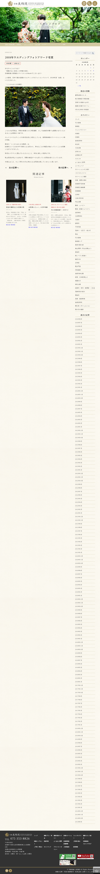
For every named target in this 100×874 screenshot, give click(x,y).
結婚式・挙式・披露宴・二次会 (85, 288)
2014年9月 (78, 822)
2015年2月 (78, 804)
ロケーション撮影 (81, 176)
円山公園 (78, 202)
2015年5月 (78, 793)
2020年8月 (78, 570)
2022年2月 (78, 509)
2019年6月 (78, 621)
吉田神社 (78, 212)
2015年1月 (78, 807)
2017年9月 (78, 696)
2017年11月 (79, 689)
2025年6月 (78, 369)
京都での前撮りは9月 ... (82, 102)
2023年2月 (78, 466)
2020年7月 (78, 574)
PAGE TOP (97, 871)
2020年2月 (78, 592)
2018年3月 (78, 674)
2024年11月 (79, 394)
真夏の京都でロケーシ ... (83, 106)
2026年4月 (78, 333)
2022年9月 (78, 484)
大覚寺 (77, 219)
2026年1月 (78, 344)
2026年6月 (78, 326)
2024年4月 (78, 416)
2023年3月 (78, 462)
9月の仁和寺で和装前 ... (82, 109)
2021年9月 (78, 524)
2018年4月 (78, 671)
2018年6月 (78, 664)
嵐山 (76, 234)
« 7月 (79, 86)
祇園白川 (78, 280)
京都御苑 (78, 191)
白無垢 (77, 133)
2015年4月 (78, 796)
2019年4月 (78, 628)
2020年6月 (78, 577)
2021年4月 (78, 541)
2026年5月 (78, 330)
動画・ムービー (80, 205)
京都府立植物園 (80, 187)
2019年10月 (79, 606)
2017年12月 (79, 685)
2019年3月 (78, 631)
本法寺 (77, 144)
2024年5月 (78, 412)
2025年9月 (78, 358)
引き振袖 (78, 122)
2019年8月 (78, 613)
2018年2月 (78, 678)
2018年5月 (78, 667)
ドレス (77, 119)
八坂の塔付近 (79, 198)
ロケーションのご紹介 (82, 169)
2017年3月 (78, 717)
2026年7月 (78, 322)
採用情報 (75, 846)
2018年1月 (78, 681)
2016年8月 (78, 743)
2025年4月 (78, 376)
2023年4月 (78, 459)
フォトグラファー (81, 130)
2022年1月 (78, 513)
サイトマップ (47, 846)
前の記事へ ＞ (65, 168)
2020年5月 (78, 581)
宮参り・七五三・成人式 (83, 230)
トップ (36, 835)
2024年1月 (78, 427)
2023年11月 (79, 434)
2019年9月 (78, 610)
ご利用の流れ (76, 841)
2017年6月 (78, 707)
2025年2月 (78, 383)
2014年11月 (79, 814)
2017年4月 (78, 714)
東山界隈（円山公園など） (83, 248)
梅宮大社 (78, 259)
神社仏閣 (78, 284)
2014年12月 (79, 811)
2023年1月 (78, 470)
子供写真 (78, 227)
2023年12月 (79, 430)
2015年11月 (79, 771)
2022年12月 (79, 473)
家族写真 (46, 841)
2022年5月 (78, 498)
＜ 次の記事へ (12, 168)
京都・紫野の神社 (81, 180)
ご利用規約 (66, 846)
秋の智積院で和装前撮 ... (83, 98)
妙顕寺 (77, 223)
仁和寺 (77, 194)
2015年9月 (78, 778)
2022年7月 (78, 491)
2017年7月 (78, 703)
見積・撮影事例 (80, 298)
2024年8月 (78, 405)
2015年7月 (78, 786)
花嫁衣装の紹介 (80, 291)
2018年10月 (79, 649)
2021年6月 (78, 534)
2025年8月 (78, 362)
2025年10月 (79, 355)
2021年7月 (78, 531)
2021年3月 (78, 545)
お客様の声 (78, 155)
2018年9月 (78, 653)
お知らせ (78, 151)
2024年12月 (79, 391)
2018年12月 (79, 642)
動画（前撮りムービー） (83, 209)
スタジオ (78, 158)
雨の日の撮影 (79, 309)
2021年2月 (78, 549)
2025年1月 (78, 387)
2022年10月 (79, 480)
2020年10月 (79, 563)
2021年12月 (79, 516)
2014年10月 (79, 818)
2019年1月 (78, 638)
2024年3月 (78, 419)
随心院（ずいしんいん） (83, 306)
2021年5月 (78, 538)
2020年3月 (78, 588)
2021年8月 (78, 527)
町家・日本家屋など (81, 277)
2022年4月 (78, 502)
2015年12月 (79, 768)
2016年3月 (78, 761)
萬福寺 (77, 295)
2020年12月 (79, 556)
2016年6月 (78, 750)
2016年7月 (78, 746)
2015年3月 (78, 800)
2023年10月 (79, 437)
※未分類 (78, 148)
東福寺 (77, 252)
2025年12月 (79, 348)
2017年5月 (78, 710)
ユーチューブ (79, 166)
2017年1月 (78, 725)
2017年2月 (78, 721)
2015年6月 (78, 789)
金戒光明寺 (78, 140)
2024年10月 (79, 398)
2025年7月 (78, 365)
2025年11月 (79, 351)
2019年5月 (78, 624)
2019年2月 (78, 635)
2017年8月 (78, 699)
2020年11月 (79, 559)
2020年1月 (78, 595)
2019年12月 (79, 599)
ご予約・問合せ (38, 846)
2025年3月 (78, 380)
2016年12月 (79, 728)
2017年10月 (79, 692)
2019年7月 (78, 617)
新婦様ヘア (78, 241)
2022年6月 (78, 495)
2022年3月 (78, 506)
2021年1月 (78, 552)
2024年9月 (78, 401)
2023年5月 (78, 455)
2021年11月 (79, 520)
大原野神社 (78, 216)
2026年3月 (78, 337)
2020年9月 (78, 567)
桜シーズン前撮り (81, 255)
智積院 (77, 126)
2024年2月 (78, 423)
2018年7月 (78, 660)
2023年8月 (78, 445)
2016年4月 (78, 757)
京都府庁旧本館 (80, 184)
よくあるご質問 (80, 162)
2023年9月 (78, 441)
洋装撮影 (78, 270)
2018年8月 (78, 656)
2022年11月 (79, 477)
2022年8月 (78, 488)
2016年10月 (79, 735)
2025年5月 (78, 373)
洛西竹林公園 (79, 273)
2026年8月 (78, 319)
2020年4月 (78, 585)
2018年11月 (79, 646)
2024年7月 (78, 409)
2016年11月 (79, 732)
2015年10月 (79, 775)
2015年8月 (78, 782)
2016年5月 (78, 753)
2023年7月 (78, 448)
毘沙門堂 (78, 266)
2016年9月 (78, 739)
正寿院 (77, 262)
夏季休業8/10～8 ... (81, 95)
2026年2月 (78, 340)
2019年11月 (79, 603)
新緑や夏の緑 (79, 245)
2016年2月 (78, 764)
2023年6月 (78, 452)
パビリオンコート (81, 173)
